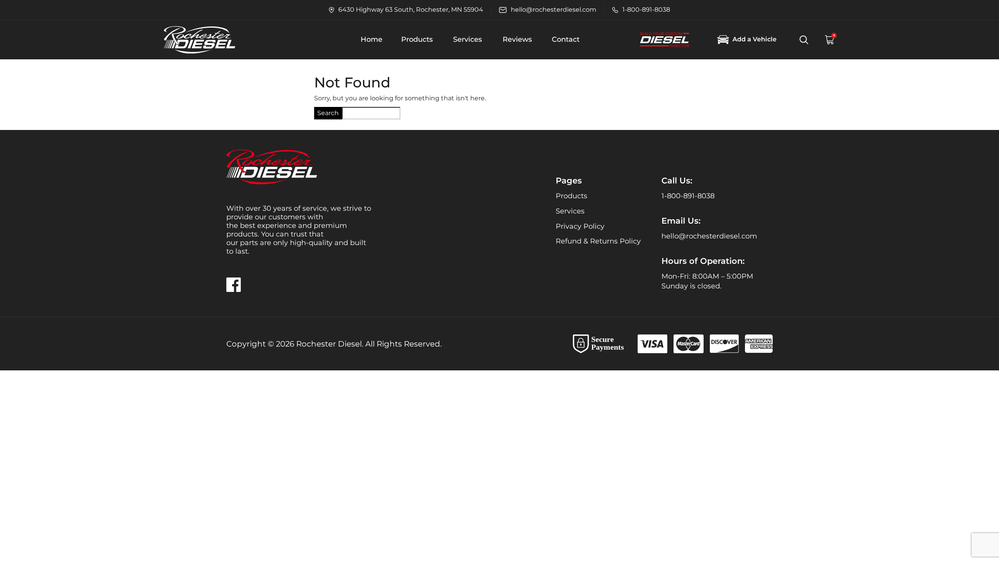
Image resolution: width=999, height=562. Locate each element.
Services (467, 39)
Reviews (517, 39)
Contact (565, 39)
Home (371, 39)
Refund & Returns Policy (598, 241)
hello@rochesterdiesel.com (709, 236)
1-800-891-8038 (688, 196)
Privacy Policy (580, 226)
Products (417, 39)
